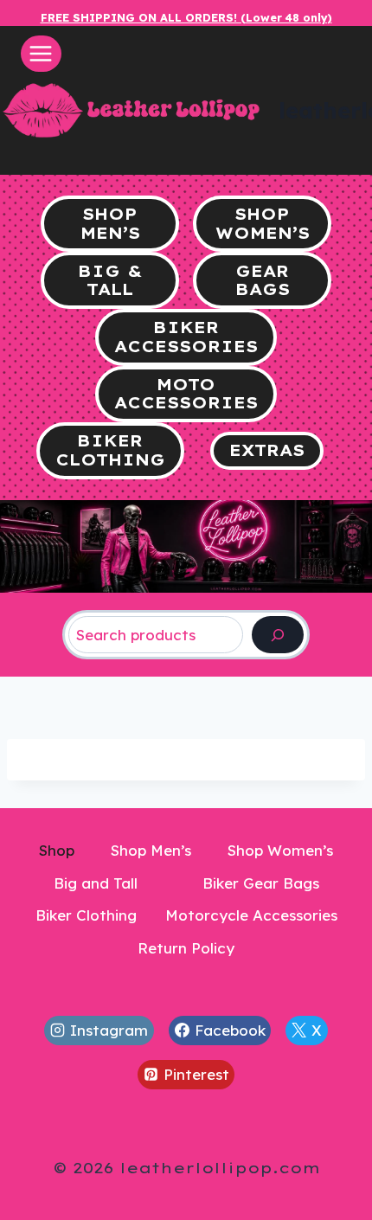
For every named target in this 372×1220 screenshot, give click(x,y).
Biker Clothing (86, 915)
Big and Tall (96, 883)
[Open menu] (41, 53)
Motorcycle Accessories (251, 915)
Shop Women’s (280, 850)
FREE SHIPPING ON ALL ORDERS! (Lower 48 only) (186, 17)
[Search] (278, 634)
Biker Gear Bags (260, 883)
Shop (56, 850)
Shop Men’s (151, 850)
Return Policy (186, 948)
